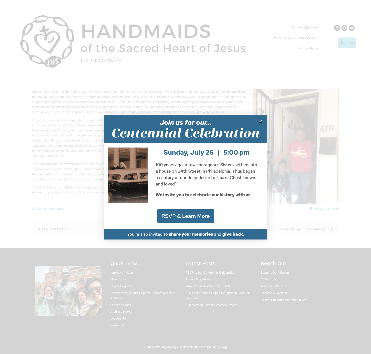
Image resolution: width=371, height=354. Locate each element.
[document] (185, 177)
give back (232, 234)
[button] (261, 120)
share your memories (191, 234)
